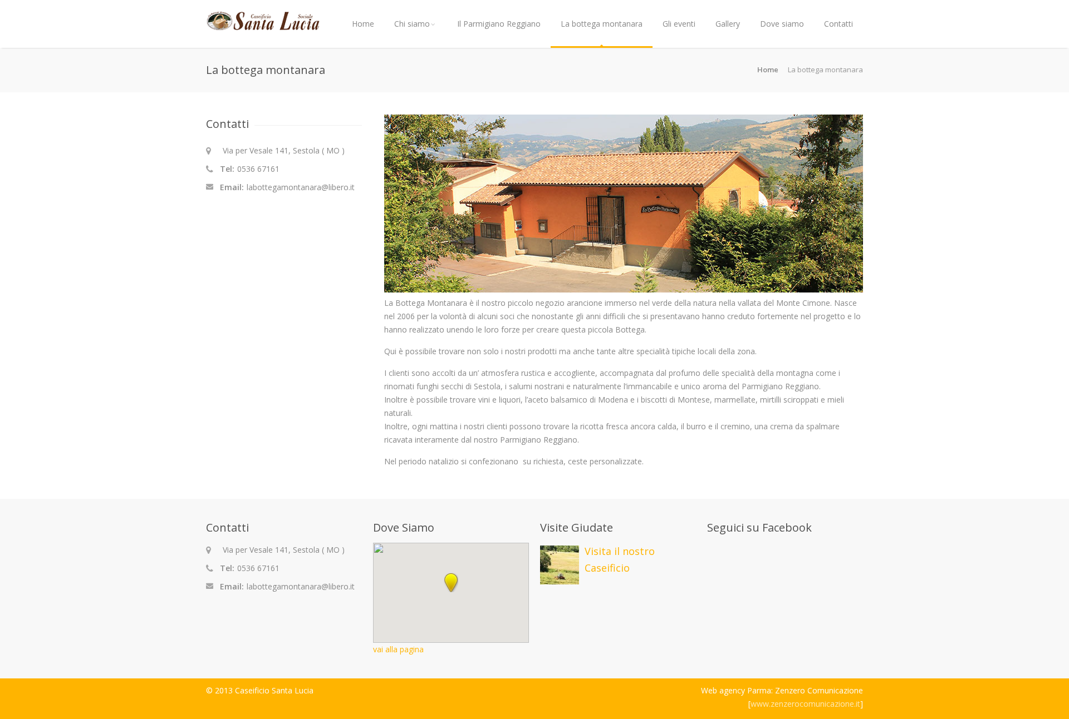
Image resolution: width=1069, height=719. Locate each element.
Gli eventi (679, 23)
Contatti (838, 23)
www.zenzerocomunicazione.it (805, 703)
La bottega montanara (602, 23)
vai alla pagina (398, 649)
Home (363, 23)
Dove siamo (782, 23)
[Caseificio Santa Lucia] (263, 25)
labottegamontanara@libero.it (301, 187)
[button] (451, 583)
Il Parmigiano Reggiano (499, 23)
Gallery (727, 23)
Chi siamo (412, 23)
